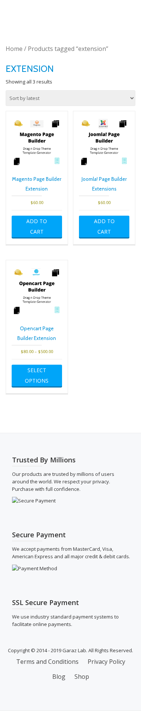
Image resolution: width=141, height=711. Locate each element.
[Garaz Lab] (26, 13)
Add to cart (36, 226)
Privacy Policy (106, 661)
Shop (81, 676)
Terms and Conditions (47, 661)
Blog (58, 676)
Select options (37, 375)
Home (14, 49)
